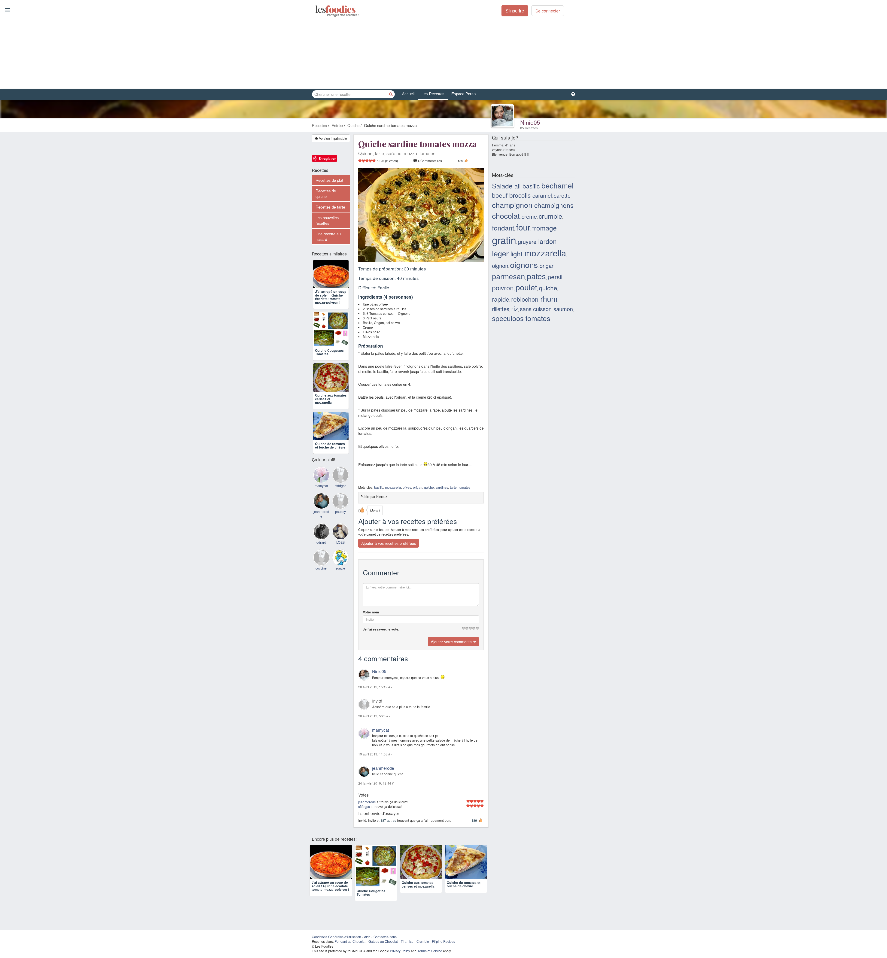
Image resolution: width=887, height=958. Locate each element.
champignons (554, 205)
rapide (500, 298)
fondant (503, 227)
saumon (563, 309)
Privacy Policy (400, 954)
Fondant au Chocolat (350, 945)
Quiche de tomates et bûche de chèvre (330, 466)
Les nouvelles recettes (327, 220)
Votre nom (371, 612)
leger (500, 253)
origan (417, 487)
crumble (550, 216)
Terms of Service (429, 954)
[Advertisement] (443, 53)
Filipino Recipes (443, 945)
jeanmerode (383, 768)
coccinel (321, 589)
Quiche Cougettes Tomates (329, 359)
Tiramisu (407, 945)
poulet (526, 287)
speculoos (508, 318)
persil (555, 276)
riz (514, 308)
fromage (544, 227)
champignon (512, 205)
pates (536, 276)
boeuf (499, 195)
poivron (503, 287)
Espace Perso (463, 94)
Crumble (422, 945)
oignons (524, 264)
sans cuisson (536, 309)
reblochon (524, 298)
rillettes (500, 309)
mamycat (380, 730)
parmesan (508, 276)
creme (529, 216)
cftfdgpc (364, 806)
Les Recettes (433, 94)
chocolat (506, 215)
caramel (542, 195)
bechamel (557, 185)
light (516, 253)
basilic (378, 487)
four (523, 227)
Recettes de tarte (330, 207)
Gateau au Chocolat (383, 945)
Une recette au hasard (328, 236)
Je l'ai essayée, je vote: (381, 629)
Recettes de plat (329, 180)
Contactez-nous (385, 940)
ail (517, 185)
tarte (453, 487)
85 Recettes (529, 128)
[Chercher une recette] (391, 94)
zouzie (340, 589)
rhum (548, 298)
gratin (504, 240)
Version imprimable (332, 138)
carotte (562, 195)
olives (407, 487)
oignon (500, 266)
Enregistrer (327, 158)
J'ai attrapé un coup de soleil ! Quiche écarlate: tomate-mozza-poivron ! (330, 304)
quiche (429, 487)
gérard (321, 563)
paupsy (340, 532)
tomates (464, 487)
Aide (367, 940)
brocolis (520, 195)
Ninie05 (530, 122)
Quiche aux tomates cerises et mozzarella (418, 892)
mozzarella (393, 487)
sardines (442, 487)
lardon (547, 241)
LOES (340, 563)
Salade (502, 185)
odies (315, 9)
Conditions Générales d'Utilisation (336, 940)
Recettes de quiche (326, 193)
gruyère (527, 242)
